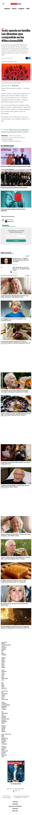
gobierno (7, 9)
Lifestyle (3, 742)
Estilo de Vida (4, 755)
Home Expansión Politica (6, 645)
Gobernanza (3, 716)
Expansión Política (9, 219)
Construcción (4, 703)
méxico (14, 9)
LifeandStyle (3, 654)
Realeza (3, 673)
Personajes (3, 752)
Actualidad (3, 727)
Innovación (3, 720)
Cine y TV (3, 696)
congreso (21, 9)
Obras (2, 650)
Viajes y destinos (4, 750)
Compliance (15, 804)
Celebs (2, 686)
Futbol (2, 735)
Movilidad (3, 717)
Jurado (2, 756)
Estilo (2, 692)
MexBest (3, 746)
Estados (2, 664)
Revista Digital (4, 744)
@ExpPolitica (15, 85)
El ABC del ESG (4, 721)
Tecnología (3, 649)
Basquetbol (3, 739)
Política (3, 657)
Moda (2, 675)
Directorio (15, 810)
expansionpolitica (16, 790)
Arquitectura (3, 707)
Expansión (4, 642)
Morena (23, 137)
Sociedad (3, 667)
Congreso (3, 661)
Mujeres (3, 653)
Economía (3, 646)
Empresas (3, 643)
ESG (2, 652)
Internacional (3, 647)
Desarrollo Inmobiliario (5, 705)
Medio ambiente (4, 713)
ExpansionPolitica (19, 790)
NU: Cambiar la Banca (16, 784)
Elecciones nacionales (15, 135)
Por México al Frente (8, 137)
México (3, 28)
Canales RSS (15, 808)
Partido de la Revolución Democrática (12, 141)
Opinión (3, 666)
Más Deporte (3, 741)
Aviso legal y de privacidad (15, 806)
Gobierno (3, 659)
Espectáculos (3, 671)
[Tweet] (27, 58)
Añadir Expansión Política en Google (10, 61)
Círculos (3, 674)
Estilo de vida (3, 688)
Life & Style (4, 691)
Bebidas (3, 749)
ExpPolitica (13, 790)
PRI (15, 137)
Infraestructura (4, 706)
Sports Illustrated (6, 734)
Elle (2, 682)
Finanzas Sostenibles (5, 719)
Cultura (2, 680)
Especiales (3, 731)
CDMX (28, 9)
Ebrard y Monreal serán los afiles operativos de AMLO (14, 187)
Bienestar (3, 753)
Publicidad (15, 801)
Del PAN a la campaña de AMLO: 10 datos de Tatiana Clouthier (16, 166)
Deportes (3, 695)
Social (2, 714)
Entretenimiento (4, 693)
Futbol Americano (4, 738)
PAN (18, 137)
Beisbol (2, 737)
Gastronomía (3, 748)
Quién (3, 670)
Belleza (2, 677)
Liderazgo (3, 728)
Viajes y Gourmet (4, 678)
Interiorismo (3, 709)
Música (2, 698)
